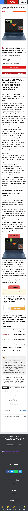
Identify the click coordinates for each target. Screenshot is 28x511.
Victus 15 (14, 391)
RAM (4, 391)
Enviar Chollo (13, 2)
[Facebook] (8, 471)
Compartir (9, 73)
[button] (14, 483)
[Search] (5, 2)
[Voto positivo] (10, 12)
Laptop (23, 387)
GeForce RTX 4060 (15, 387)
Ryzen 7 (8, 391)
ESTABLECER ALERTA (17, 308)
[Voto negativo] (8, 12)
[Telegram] (20, 471)
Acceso (24, 410)
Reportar (21, 73)
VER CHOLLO (14, 67)
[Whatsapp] (16, 471)
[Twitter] (12, 471)
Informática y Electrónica (11, 6)
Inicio (3, 6)
